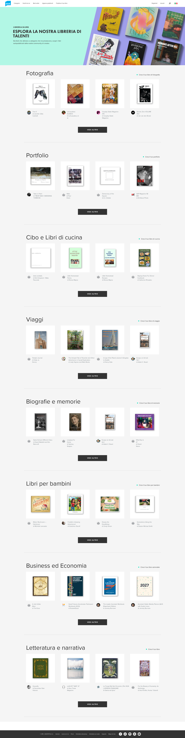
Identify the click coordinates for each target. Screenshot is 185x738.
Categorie (17, 3)
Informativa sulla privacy (81, 734)
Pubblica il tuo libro (61, 3)
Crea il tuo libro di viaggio (150, 321)
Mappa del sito (112, 734)
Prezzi (72, 734)
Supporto (104, 734)
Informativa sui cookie (94, 734)
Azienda (58, 734)
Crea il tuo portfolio (152, 157)
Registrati (154, 3)
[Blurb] (8, 4)
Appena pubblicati (47, 3)
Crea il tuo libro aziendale (150, 567)
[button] (176, 3)
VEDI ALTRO (92, 130)
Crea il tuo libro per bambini (149, 485)
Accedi (162, 3)
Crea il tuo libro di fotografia (149, 75)
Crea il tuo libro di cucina (150, 239)
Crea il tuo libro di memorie (149, 403)
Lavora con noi (65, 734)
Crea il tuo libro (154, 649)
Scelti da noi (26, 3)
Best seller (36, 3)
